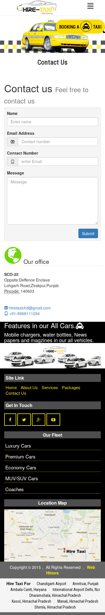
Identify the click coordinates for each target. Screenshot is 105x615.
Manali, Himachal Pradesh (77, 601)
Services (50, 387)
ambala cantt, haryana (28, 589)
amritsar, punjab (86, 583)
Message (15, 173)
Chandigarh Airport (51, 583)
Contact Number (22, 153)
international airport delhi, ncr (76, 589)
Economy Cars (20, 467)
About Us (29, 387)
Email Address (20, 133)
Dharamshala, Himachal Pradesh (55, 595)
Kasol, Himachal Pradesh (31, 601)
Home (11, 387)
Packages (71, 387)
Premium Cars (20, 456)
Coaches (14, 489)
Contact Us (16, 393)
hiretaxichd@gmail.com (29, 308)
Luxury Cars (18, 445)
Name (12, 113)
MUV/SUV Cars (21, 478)
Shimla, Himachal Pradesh (55, 607)
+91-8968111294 (24, 313)
